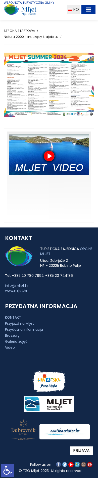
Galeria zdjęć (16, 341)
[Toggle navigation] (88, 9)
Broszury (12, 335)
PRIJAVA (81, 450)
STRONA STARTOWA (19, 30)
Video (10, 347)
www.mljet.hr (16, 290)
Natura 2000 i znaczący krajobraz (31, 36)
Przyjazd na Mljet (19, 323)
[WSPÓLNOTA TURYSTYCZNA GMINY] (32, 11)
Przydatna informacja (24, 329)
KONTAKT (13, 317)
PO (75, 9)
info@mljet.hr (17, 285)
